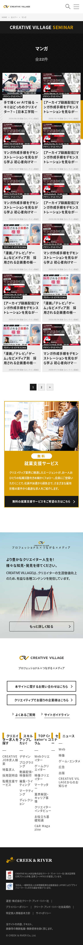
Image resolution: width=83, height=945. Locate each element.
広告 (62, 767)
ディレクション (26, 802)
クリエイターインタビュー (43, 809)
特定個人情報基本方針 (18, 913)
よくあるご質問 (25, 714)
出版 (62, 773)
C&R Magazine (42, 828)
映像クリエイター (42, 777)
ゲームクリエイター (42, 768)
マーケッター (41, 786)
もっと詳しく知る (41, 626)
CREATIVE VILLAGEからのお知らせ (69, 782)
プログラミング (26, 764)
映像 (62, 755)
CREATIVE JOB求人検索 (10, 760)
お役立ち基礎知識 (42, 818)
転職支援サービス (10, 783)
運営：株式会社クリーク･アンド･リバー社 (27, 901)
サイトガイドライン (57, 714)
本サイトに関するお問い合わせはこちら (41, 686)
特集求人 (8, 769)
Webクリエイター (42, 758)
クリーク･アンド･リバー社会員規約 (52, 907)
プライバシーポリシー (17, 907)
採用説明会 (10, 775)
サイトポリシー (43, 913)
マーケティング (26, 792)
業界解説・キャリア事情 (42, 797)
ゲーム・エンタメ (69, 761)
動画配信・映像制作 (26, 773)
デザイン (25, 756)
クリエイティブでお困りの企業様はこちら (41, 700)
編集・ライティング (26, 783)
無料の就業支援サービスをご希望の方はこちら (41, 501)
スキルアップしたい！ (26, 739)
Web (62, 749)
